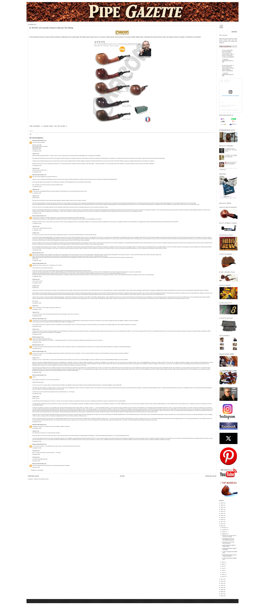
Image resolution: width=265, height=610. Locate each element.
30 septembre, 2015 (36, 393)
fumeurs (235, 38)
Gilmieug (34, 189)
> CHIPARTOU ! (222, 169)
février (223, 574)
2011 (222, 585)
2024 (222, 507)
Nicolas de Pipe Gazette (38, 140)
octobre (223, 531)
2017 (222, 521)
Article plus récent (33, 476)
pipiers (227, 38)
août (223, 562)
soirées (229, 39)
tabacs (220, 38)
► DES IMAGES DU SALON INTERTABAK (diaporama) (228, 539)
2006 (222, 595)
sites (236, 41)
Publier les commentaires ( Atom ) (41, 479)
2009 (222, 589)
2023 (222, 509)
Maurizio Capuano (36, 252)
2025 (222, 505)
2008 (222, 591)
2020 (222, 515)
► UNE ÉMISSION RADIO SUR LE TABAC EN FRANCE (229, 555)
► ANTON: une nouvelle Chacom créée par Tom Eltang (229, 536)
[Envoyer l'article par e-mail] (30, 134)
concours (221, 39)
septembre (224, 533)
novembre (224, 529)
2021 (222, 513)
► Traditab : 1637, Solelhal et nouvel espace (231, 156)
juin (223, 566)
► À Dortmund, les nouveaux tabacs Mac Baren (228, 542)
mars (223, 572)
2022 (222, 511)
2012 (222, 583)
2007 (222, 593)
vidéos (225, 39)
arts (229, 41)
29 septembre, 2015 (36, 342)
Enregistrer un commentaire (37, 470)
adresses (231, 38)
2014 (222, 579)
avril (223, 570)
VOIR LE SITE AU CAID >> (38, 382)
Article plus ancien (210, 476)
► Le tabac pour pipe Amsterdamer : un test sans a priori (231, 150)
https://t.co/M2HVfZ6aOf (227, 70)
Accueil (122, 476)
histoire (220, 41)
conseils (232, 41)
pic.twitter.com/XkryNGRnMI (228, 56)
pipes (224, 38)
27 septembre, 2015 (36, 150)
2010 (222, 587)
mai (223, 568)
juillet (223, 564)
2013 (222, 581)
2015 (222, 525)
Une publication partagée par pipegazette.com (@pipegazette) (234, 110)
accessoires (225, 41)
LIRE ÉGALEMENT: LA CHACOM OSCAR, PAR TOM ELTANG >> (48, 126)
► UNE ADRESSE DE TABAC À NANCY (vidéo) (228, 546)
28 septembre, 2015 (36, 302)
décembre (224, 527)
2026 (222, 503)
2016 (222, 523)
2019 (222, 517)
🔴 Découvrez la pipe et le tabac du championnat (230, 163)
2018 (222, 519)
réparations (221, 42)
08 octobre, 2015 (36, 454)
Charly (34, 305)
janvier (223, 576)
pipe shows (234, 39)
